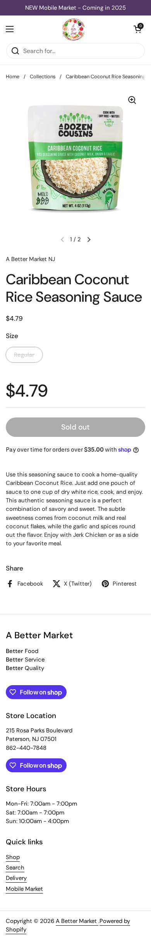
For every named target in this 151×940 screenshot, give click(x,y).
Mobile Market (24, 889)
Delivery (16, 878)
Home (12, 76)
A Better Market (77, 921)
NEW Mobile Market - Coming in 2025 (75, 8)
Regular (24, 355)
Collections (42, 76)
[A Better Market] (73, 29)
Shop (13, 857)
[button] (137, 29)
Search (15, 867)
